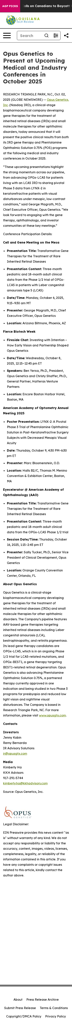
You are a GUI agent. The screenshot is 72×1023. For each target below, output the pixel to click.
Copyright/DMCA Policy (23, 1016)
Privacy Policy (55, 1016)
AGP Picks (10, 6)
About (17, 999)
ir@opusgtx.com (15, 753)
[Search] (46, 35)
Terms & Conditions (54, 1008)
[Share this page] (66, 35)
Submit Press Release (20, 1008)
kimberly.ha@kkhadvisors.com (25, 783)
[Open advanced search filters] (55, 35)
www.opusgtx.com (52, 715)
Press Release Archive (42, 999)
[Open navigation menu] (7, 35)
